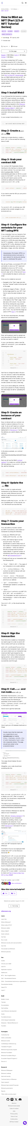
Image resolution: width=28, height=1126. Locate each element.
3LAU (16, 55)
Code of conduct (14, 1108)
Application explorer (6, 969)
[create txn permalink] (0, 523)
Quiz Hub (3, 945)
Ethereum (22, 104)
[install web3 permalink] (0, 92)
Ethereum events (5, 1040)
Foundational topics (6, 1017)
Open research (5, 1082)
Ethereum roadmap (6, 1073)
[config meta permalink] (0, 227)
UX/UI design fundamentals (8, 1020)
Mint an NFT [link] (5, 10)
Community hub (5, 1034)
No (14, 893)
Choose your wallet (6, 963)
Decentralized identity (7, 984)
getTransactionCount (14, 555)
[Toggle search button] (22, 3)
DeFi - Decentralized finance (8, 978)
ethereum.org (6, 911)
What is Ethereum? (6, 922)
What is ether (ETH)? (6, 925)
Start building (4, 1008)
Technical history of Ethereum (8, 1079)
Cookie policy (14, 1119)
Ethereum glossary (6, 951)
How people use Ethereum (8, 948)
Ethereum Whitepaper (6, 1070)
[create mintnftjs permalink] (0, 132)
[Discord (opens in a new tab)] (20, 1099)
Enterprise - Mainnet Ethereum (9, 1023)
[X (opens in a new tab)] (16, 1099)
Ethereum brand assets (14, 1105)
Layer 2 (3, 990)
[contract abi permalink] (0, 161)
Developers (5, 9)
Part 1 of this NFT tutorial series (14, 75)
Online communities (6, 1037)
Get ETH (3, 966)
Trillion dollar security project (8, 1094)
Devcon (4, 1061)
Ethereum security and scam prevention (11, 942)
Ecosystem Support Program (9, 1058)
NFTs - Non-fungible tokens (8, 975)
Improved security (5, 1076)
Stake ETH (4, 987)
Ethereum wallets (5, 928)
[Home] (2, 3)
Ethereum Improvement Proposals (10, 1085)
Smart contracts (5, 934)
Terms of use (14, 1116)
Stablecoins (4, 972)
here (14, 311)
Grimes (4, 57)
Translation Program (6, 1046)
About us (14, 1103)
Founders (3, 1025)
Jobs (14, 1111)
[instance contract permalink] (0, 415)
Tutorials (14, 9)
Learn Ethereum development (8, 1011)
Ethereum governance (7, 1088)
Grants (3, 1014)
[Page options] (9, 46)
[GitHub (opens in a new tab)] (8, 1099)
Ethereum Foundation (6, 1052)
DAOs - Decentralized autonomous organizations (13, 981)
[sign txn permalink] (0, 635)
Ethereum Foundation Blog (8, 1055)
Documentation (5, 1005)
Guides (3, 960)
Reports (3, 1091)
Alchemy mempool (17, 816)
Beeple (4, 55)
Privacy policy (14, 1113)
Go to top (15, 906)
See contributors (17, 883)
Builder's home (5, 999)
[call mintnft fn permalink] (0, 690)
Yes (6, 893)
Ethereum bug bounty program (9, 1049)
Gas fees (3, 937)
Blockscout (14, 430)
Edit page (14, 46)
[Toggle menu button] (25, 3)
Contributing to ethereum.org (8, 1043)
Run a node (4, 940)
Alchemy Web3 (10, 108)
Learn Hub (4, 919)
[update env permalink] (0, 484)
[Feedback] (25, 1123)
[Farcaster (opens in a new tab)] (12, 1099)
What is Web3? (5, 931)
